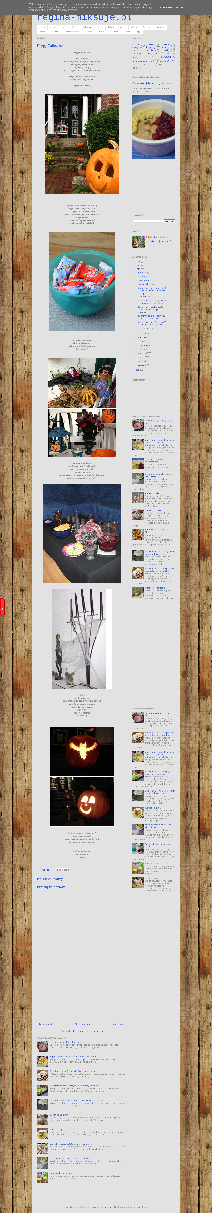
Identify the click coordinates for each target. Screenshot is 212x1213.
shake (42, 32)
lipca (140, 341)
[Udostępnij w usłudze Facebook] (65, 869)
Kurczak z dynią (57, 1129)
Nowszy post (45, 1024)
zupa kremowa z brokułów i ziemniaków (70, 1158)
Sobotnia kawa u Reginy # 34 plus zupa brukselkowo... (152, 301)
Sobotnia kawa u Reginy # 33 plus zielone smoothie (152, 323)
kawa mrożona (152, 878)
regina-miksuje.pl (84, 17)
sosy (90, 32)
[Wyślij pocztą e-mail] (56, 869)
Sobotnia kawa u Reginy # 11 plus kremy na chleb (74, 1085)
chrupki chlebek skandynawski (145, 295)
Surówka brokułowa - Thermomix (156, 530)
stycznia (142, 365)
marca (141, 357)
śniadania (114, 32)
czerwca (142, 345)
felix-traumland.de (158, 237)
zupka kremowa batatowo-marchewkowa (71, 1144)
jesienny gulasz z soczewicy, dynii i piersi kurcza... (151, 316)
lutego (141, 361)
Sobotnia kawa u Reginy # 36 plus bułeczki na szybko (76, 1071)
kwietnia (142, 353)
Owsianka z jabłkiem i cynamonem (152, 83)
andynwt (108, 1207)
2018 (138, 269)
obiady (134, 27)
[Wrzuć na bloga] (59, 869)
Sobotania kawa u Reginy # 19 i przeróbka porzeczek (76, 1100)
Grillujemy (87, 27)
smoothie (54, 32)
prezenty (160, 27)
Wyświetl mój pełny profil (159, 241)
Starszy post (118, 1024)
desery (53, 27)
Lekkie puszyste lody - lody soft (65, 1042)
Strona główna (82, 1024)
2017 (138, 370)
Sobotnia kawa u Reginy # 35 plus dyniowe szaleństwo (151, 289)
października (145, 280)
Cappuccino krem (59, 1115)
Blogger (145, 1207)
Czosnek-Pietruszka (155, 588)
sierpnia (142, 337)
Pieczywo (147, 27)
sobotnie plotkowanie (73, 32)
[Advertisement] (82, 990)
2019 (138, 265)
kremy (100, 27)
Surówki (100, 32)
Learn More (166, 7)
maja (141, 349)
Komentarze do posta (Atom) (88, 1031)
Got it (179, 7)
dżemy (74, 27)
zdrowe (127, 32)
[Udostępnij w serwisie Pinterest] (68, 869)
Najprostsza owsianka (148, 328)
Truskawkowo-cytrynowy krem (157, 845)
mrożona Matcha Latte (61, 1173)
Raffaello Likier (152, 493)
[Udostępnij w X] (62, 869)
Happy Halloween (146, 284)
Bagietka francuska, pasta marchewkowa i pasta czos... (150, 309)
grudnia (142, 272)
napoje (123, 27)
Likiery (111, 27)
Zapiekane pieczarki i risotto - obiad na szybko (73, 1056)
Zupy (138, 32)
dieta (64, 27)
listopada (143, 276)
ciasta (42, 27)
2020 (138, 261)
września (142, 333)
